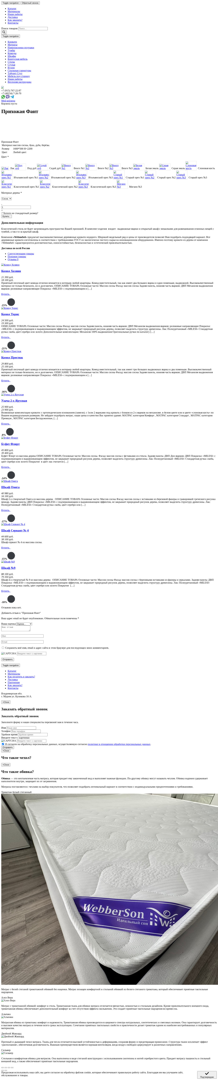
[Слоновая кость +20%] (190, 165)
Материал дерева (11, 192)
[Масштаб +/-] (12, 1067)
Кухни (11, 67)
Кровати (12, 41)
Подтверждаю (207, 1077)
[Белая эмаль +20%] (138, 167)
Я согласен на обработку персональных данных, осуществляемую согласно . (78, 744)
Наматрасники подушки (21, 47)
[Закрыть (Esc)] (2, 1067)
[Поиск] (4, 32)
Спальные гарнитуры (19, 70)
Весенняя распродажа (19, 82)
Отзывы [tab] (13, 259)
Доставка (13, 17)
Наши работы (15, 14)
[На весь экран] (9, 1067)
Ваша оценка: (8, 623)
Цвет (5, 156)
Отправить (8, 747)
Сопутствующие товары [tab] (21, 253)
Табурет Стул (15, 73)
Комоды (12, 53)
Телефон (6, 731)
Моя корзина (8, 100)
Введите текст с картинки (15, 737)
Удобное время (9, 734)
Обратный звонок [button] (30, 3)
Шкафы (12, 56)
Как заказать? (15, 20)
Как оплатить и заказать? (21, 676)
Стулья (11, 64)
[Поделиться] (5, 1067)
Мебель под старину (19, 76)
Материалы (14, 11)
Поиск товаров (9, 28)
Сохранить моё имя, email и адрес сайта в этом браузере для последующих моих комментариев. (57, 647)
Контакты (13, 23)
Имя (3, 727)
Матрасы (12, 44)
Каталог (12, 8)
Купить (6, 216)
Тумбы (11, 50)
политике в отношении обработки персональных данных (119, 744)
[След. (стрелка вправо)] (5, 1070)
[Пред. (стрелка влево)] (2, 1070)
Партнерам (14, 682)
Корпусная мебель (17, 59)
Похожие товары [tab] (17, 256)
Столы (11, 62)
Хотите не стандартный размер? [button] (19, 213)
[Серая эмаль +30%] (164, 167)
